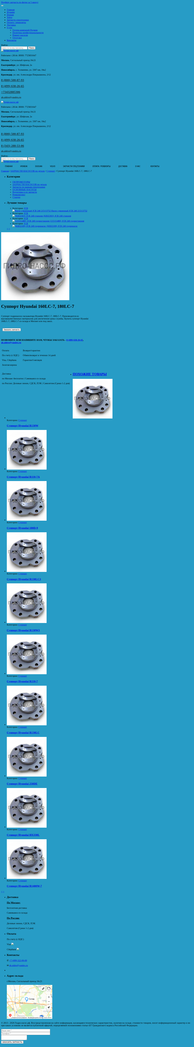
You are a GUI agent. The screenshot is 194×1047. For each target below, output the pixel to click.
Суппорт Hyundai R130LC (23, 732)
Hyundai (11, 12)
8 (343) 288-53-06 (12, 145)
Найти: (4, 45)
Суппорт (50, 171)
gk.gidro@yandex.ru (11, 97)
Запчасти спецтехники (18, 20)
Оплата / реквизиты (16, 22)
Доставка (11, 25)
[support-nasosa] (35, 299)
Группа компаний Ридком (24, 30)
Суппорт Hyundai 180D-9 (22, 527)
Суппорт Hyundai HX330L (23, 834)
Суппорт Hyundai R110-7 (22, 681)
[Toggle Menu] (2, 5)
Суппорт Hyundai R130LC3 (24, 579)
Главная (10, 9)
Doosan (10, 15)
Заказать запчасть (12, 330)
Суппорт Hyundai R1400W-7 (24, 886)
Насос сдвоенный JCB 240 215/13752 (69, 211)
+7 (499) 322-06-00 (18, 960)
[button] (97, 2)
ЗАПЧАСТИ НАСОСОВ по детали (28, 171)
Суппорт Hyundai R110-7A (23, 476)
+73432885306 (10, 92)
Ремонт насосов (20, 35)
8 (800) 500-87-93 (12, 80)
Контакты (11, 40)
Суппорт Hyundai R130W (22, 425)
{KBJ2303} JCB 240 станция (57, 216)
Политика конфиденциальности (28, 32)
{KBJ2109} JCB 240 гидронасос (62, 226)
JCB (26, 208)
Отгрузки (17, 38)
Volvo (9, 17)
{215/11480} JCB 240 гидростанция (66, 221)
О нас (9, 27)
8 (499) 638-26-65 (12, 86)
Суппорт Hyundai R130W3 (23, 630)
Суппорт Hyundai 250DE (22, 783)
